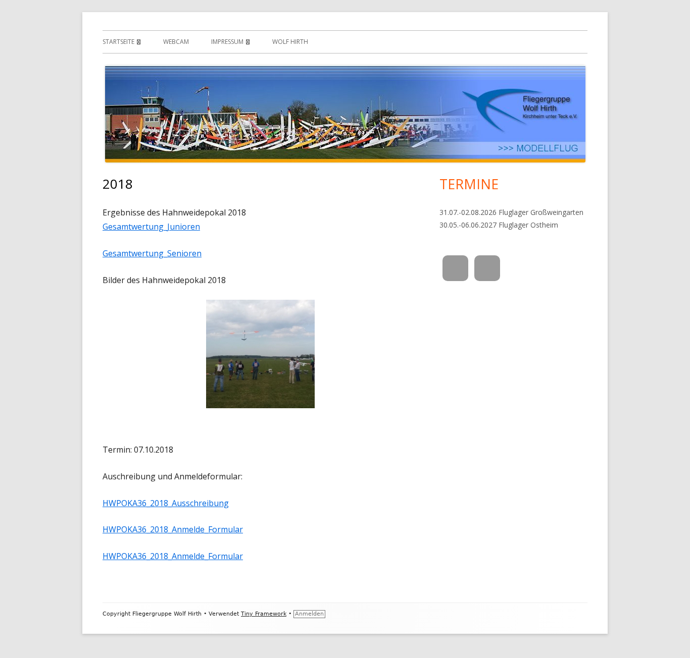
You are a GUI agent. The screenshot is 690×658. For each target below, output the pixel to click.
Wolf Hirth (290, 41)
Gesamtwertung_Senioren (152, 253)
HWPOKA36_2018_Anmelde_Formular (173, 529)
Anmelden (309, 614)
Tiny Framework (263, 614)
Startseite (118, 41)
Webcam (176, 41)
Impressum (227, 41)
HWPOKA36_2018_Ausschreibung (166, 503)
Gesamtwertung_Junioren (151, 226)
